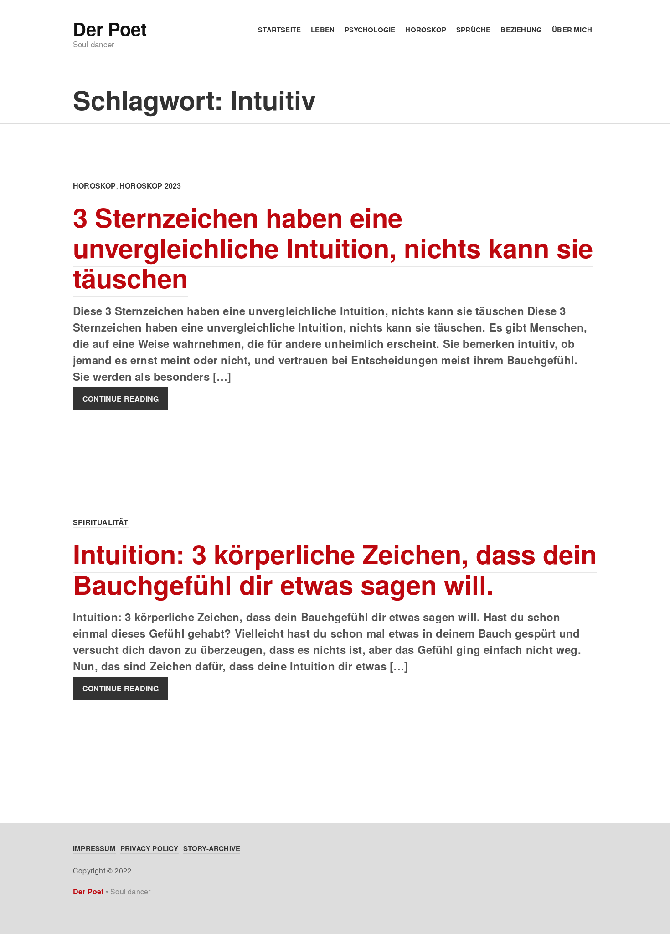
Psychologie (370, 30)
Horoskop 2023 (150, 185)
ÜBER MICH (572, 30)
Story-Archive (212, 848)
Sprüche (473, 30)
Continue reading (120, 398)
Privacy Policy (149, 848)
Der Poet (109, 28)
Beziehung (521, 30)
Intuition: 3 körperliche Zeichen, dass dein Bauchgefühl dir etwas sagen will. (335, 569)
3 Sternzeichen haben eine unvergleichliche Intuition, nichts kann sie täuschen (333, 247)
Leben (323, 30)
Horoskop (425, 30)
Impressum (94, 848)
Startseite (279, 30)
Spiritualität (101, 522)
